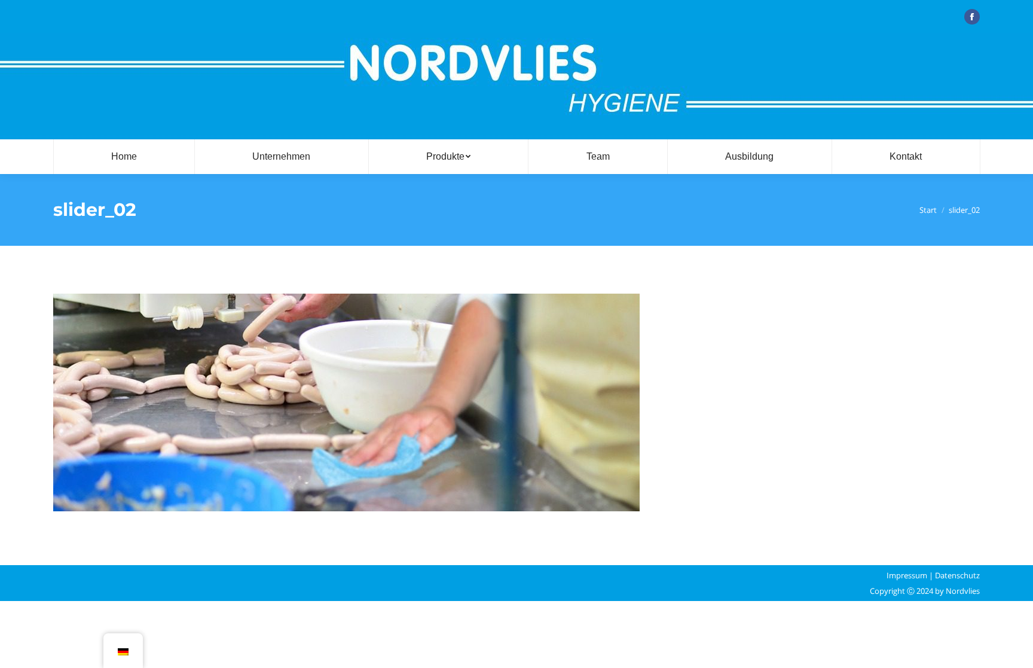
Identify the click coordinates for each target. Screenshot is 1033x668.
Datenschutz (957, 575)
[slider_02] (516, 402)
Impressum (907, 575)
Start (928, 210)
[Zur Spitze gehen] (1014, 649)
